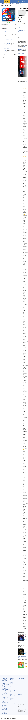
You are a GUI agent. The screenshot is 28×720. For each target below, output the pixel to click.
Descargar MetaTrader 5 (4, 709)
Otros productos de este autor (8, 31)
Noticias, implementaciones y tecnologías (6, 689)
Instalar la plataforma (4, 713)
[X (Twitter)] (23, 701)
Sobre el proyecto (12, 679)
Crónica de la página (13, 682)
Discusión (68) (22, 13)
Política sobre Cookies (11, 718)
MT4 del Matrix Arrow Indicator (22, 48)
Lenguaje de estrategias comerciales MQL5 (5, 699)
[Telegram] (21, 701)
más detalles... (21, 53)
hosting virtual (6, 48)
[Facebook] (19, 701)
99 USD (24, 639)
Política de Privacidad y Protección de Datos (12, 696)
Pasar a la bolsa (9, 39)
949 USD (24, 653)
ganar (9, 54)
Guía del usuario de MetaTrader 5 (4, 694)
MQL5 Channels (20, 686)
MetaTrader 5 (21, 678)
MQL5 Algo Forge (4, 706)
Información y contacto (12, 704)
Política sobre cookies (11, 701)
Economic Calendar (20, 694)
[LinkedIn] (21, 703)
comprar (8, 43)
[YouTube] (19, 703)
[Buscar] (19, 1)
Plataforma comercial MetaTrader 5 (4, 680)
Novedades (21, 15)
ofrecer (7, 57)
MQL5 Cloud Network (5, 703)
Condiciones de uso (12, 684)
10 (26, 81)
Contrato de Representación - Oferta (13, 692)
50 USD (24, 666)
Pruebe (4, 50)
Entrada (23, 1)
